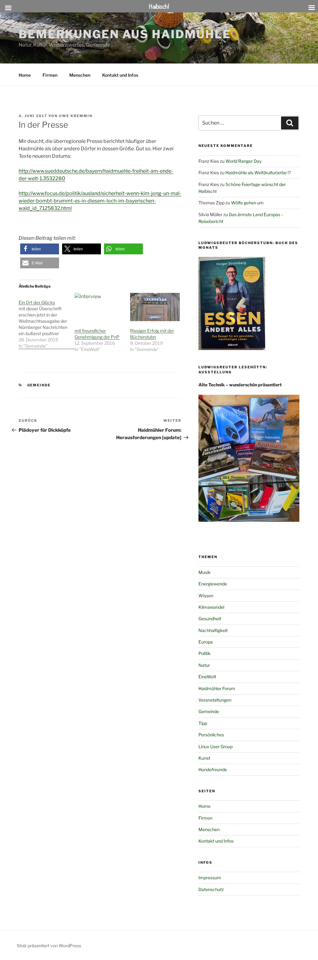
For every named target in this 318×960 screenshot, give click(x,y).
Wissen (205, 595)
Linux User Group (215, 746)
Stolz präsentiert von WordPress (49, 945)
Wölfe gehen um (247, 202)
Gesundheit (209, 618)
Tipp (202, 723)
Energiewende (212, 583)
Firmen (50, 75)
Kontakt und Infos (120, 75)
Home (25, 75)
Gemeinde (39, 385)
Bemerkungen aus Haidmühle (125, 34)
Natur (204, 665)
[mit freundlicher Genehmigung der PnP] (99, 307)
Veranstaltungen (214, 700)
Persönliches (211, 734)
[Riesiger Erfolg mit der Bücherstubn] (155, 307)
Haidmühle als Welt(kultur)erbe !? (258, 172)
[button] (39, 248)
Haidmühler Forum (216, 688)
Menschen (79, 75)
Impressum (209, 877)
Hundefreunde (212, 769)
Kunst (204, 758)
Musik (204, 572)
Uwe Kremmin (76, 116)
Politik (204, 653)
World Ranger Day (243, 161)
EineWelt (207, 676)
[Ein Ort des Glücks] (47, 321)
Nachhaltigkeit (213, 630)
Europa (205, 641)
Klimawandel (211, 607)
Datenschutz (211, 889)
